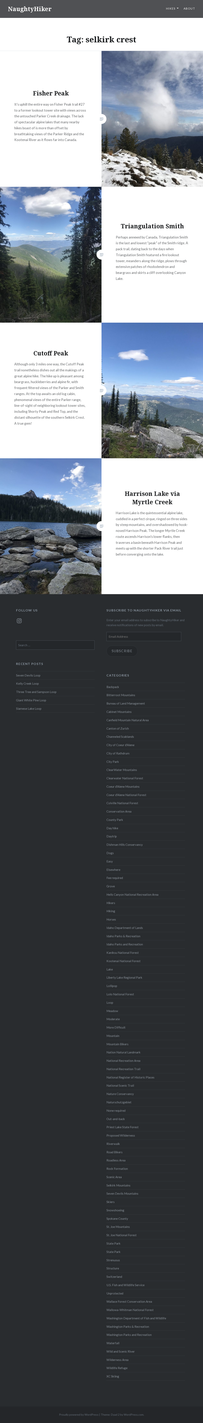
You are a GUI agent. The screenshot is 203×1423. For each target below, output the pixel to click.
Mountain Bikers (117, 1044)
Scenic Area (114, 1177)
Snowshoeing (115, 1210)
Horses (111, 919)
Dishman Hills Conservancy (124, 844)
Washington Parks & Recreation (127, 1326)
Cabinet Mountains (119, 711)
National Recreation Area (123, 1060)
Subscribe (122, 651)
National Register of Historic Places (130, 1077)
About (189, 8)
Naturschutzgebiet (118, 1102)
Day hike (112, 828)
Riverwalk (113, 1144)
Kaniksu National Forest (122, 952)
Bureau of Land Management (125, 703)
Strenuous (113, 1260)
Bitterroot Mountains (120, 695)
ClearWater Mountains (121, 770)
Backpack (112, 687)
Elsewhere (113, 869)
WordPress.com (134, 1414)
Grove (110, 886)
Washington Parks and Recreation (129, 1334)
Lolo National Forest (120, 994)
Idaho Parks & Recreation (123, 936)
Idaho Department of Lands (124, 928)
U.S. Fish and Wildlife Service (125, 1285)
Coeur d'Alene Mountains (123, 786)
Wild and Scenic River (120, 1351)
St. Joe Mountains (118, 1226)
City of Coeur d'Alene (120, 745)
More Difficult (115, 1027)
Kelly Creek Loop (27, 683)
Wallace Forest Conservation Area (129, 1301)
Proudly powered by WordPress (79, 1414)
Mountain (112, 1036)
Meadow (112, 1011)
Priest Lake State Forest (122, 1127)
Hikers (110, 903)
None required (115, 1110)
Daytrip (111, 836)
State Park (113, 1243)
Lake (109, 969)
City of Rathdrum (117, 753)
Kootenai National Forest (123, 961)
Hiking (110, 911)
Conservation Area (118, 811)
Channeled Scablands (120, 736)
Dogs (110, 853)
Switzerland (114, 1276)
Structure (112, 1268)
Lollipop (111, 986)
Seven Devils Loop (28, 675)
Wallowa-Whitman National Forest (130, 1310)
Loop (109, 1002)
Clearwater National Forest (124, 778)
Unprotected (114, 1293)
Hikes (171, 8)
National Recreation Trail (123, 1069)
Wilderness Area (117, 1360)
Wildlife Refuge (116, 1368)
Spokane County (117, 1218)
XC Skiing (112, 1376)
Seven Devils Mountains (122, 1193)
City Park (112, 761)
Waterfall (112, 1343)
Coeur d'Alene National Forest (126, 795)
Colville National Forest (122, 803)
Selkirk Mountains (118, 1185)
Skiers (110, 1202)
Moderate (113, 1019)
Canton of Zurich (117, 728)
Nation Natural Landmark (123, 1052)
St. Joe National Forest (121, 1235)
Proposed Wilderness (120, 1135)
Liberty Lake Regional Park (124, 977)
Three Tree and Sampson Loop (36, 692)
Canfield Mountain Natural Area (127, 720)
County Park (114, 819)
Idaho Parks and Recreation (124, 944)
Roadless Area (115, 1160)
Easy (109, 861)
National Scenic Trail (120, 1085)
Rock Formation (117, 1168)
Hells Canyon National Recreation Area (132, 894)
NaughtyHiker (30, 9)
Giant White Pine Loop (31, 700)
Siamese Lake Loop (28, 708)
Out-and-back (115, 1119)
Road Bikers (114, 1152)
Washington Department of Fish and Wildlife (136, 1318)
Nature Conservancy (120, 1094)
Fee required (114, 878)
